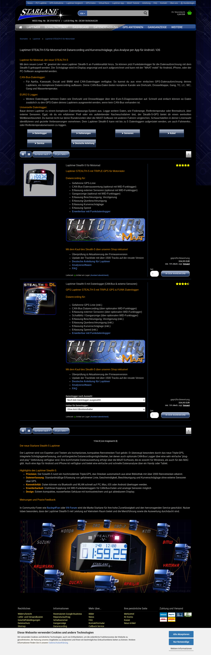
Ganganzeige (157, 27)
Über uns (174, 3)
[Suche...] (145, 13)
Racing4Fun (53, 507)
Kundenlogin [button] (188, 3)
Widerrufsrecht (25, 614)
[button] (23, 154)
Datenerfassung (106, 27)
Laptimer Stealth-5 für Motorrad (83, 165)
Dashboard (81, 27)
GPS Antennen (133, 27)
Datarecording (60, 626)
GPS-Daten (91, 3)
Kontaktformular (97, 623)
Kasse (127, 620)
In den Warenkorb (175, 273)
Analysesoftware (82, 265)
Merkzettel (129, 614)
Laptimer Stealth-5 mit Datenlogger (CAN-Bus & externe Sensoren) (101, 283)
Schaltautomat (56, 27)
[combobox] (42, 154)
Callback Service (96, 626)
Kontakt (163, 3)
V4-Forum (71, 507)
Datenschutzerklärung (58, 643)
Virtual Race (104, 3)
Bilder (91, 614)
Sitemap (22, 626)
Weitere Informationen (181, 648)
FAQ (155, 3)
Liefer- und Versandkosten (30, 617)
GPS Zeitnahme (56, 3)
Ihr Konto (128, 617)
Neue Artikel (129, 623)
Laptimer (33, 27)
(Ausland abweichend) (99, 275)
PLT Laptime (41, 3)
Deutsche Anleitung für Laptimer (91, 261)
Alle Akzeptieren (181, 634)
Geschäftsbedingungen (29, 620)
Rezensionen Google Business (67, 614)
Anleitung (146, 3)
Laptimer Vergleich (74, 3)
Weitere (177, 27)
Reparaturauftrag (61, 617)
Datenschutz (24, 623)
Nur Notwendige (181, 642)
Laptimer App (118, 3)
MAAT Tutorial (133, 3)
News (30, 3)
